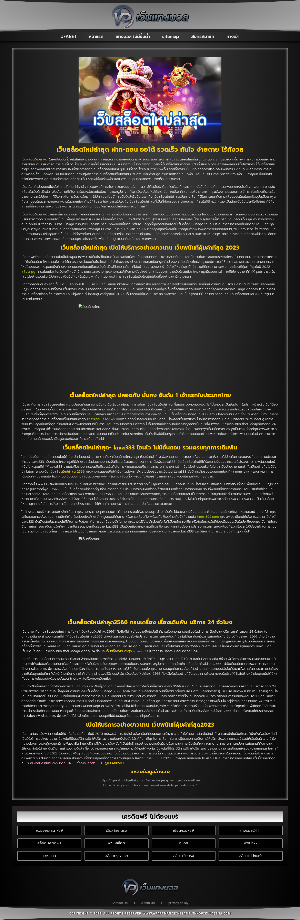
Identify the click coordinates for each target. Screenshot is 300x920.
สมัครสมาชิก (202, 36)
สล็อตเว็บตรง (183, 856)
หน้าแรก (96, 36)
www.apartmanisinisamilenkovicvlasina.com (187, 913)
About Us (148, 903)
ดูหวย (183, 843)
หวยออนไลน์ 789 (49, 830)
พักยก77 (251, 843)
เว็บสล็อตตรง (116, 830)
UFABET (68, 36)
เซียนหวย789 (183, 830)
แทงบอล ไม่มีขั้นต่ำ (133, 36)
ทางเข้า (233, 36)
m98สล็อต (116, 843)
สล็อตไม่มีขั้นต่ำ (250, 856)
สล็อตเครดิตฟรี (49, 843)
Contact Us (120, 903)
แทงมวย (49, 856)
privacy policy (178, 903)
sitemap (170, 36)
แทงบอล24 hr (250, 830)
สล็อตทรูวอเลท (116, 856)
